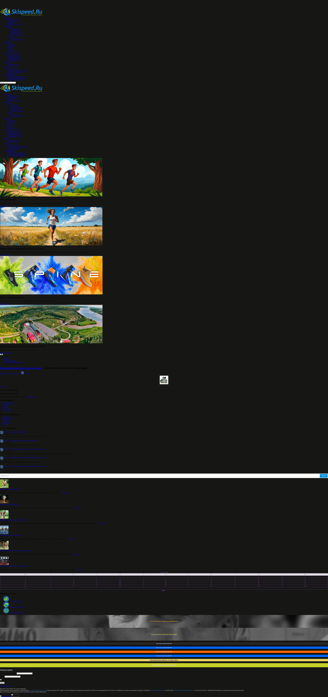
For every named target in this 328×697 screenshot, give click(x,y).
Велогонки (10, 126)
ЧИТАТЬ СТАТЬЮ (5, 255)
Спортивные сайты (12, 149)
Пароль (2, 676)
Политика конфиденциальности (16, 152)
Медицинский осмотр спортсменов (17, 146)
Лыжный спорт (7, 417)
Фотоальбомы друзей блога (15, 136)
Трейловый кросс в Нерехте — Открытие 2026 (22, 440)
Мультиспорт (11, 120)
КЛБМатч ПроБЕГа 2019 (14, 100)
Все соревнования (8, 402)
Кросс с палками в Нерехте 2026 (9, 489)
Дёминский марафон (15, 601)
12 (120, 581)
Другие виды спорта (13, 128)
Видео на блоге (11, 137)
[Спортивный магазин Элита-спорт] (164, 383)
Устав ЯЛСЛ (14, 114)
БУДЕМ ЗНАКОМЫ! (6, 353)
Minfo (28, 373)
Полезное (6, 139)
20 (165, 583)
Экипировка (10, 99)
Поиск (324, 475)
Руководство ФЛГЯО (16, 108)
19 (120, 583)
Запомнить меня (7, 680)
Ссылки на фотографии (14, 132)
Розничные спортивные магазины (13, 362)
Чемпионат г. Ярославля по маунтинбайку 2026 (14, 520)
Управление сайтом (5, 686)
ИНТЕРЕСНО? (4, 304)
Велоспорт (6, 420)
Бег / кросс (10, 123)
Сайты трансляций (12, 142)
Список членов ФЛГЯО (17, 111)
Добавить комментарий (14, 373)
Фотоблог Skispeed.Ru (13, 131)
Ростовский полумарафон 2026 (18, 432)
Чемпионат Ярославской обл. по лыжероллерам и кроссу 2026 (27, 449)
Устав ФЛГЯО (14, 106)
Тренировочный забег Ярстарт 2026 (10, 535)
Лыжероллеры (7, 423)
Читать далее (66, 492)
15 (258, 581)
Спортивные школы (13, 145)
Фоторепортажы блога (13, 134)
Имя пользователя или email (8, 673)
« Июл (163, 590)
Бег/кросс (5, 405)
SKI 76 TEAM (7, 94)
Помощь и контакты (9, 151)
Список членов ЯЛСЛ (16, 116)
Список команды (12, 97)
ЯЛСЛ (9, 112)
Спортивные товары (13, 140)
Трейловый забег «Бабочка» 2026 (9, 504)
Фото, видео (7, 129)
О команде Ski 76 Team (13, 96)
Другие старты (7, 410)
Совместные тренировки (16, 607)
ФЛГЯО (9, 103)
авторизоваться (30, 396)
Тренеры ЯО (14, 109)
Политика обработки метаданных (16, 154)
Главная (5, 357)
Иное (4, 424)
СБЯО (8, 117)
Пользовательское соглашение (15, 156)
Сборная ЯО (14, 105)
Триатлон (9, 125)
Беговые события (8, 418)
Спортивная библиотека (16, 613)
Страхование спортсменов (14, 148)
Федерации (6, 102)
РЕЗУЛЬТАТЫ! (4, 206)
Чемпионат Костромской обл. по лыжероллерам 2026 (15, 550)
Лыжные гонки (11, 122)
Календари (6, 119)
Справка (5, 143)
